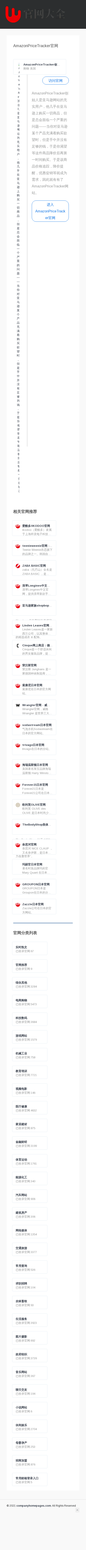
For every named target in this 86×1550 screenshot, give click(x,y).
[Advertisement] (50, 339)
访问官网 (56, 81)
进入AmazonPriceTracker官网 (50, 211)
